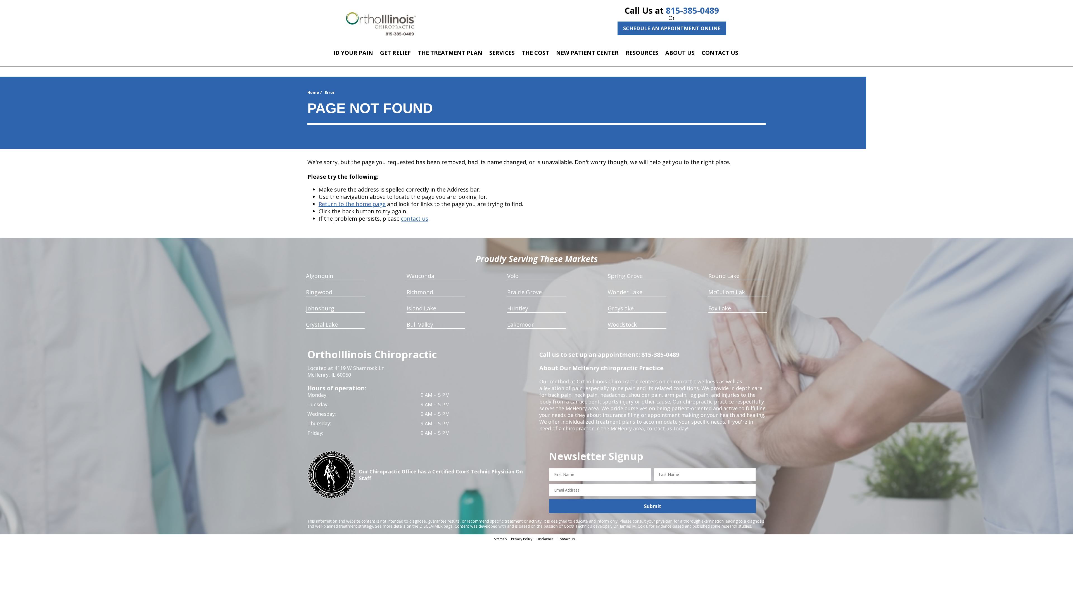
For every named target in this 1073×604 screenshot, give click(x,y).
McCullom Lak (726, 292)
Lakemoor (520, 324)
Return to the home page (352, 204)
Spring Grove (625, 276)
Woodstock (622, 324)
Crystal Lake (322, 324)
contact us (414, 218)
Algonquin (319, 276)
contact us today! (667, 428)
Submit (652, 506)
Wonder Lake (625, 292)
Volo (513, 276)
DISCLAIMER (431, 526)
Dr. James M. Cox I (630, 526)
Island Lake (421, 308)
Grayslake (621, 308)
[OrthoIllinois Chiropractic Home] (381, 24)
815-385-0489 (692, 10)
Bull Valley (420, 324)
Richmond (420, 292)
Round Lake (723, 276)
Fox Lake (719, 308)
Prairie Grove (524, 292)
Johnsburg (320, 308)
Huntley (517, 308)
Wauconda (420, 276)
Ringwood (319, 292)
